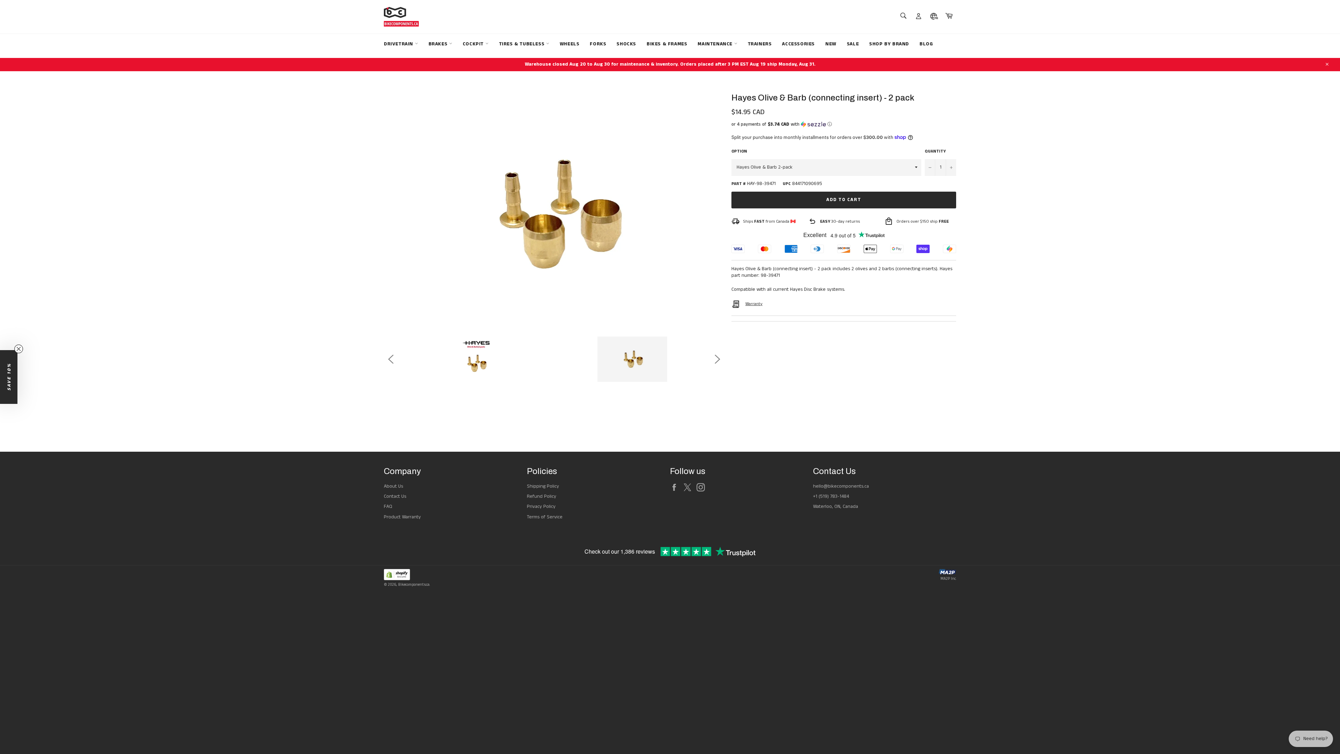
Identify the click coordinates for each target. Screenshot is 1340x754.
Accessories (798, 43)
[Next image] (717, 359)
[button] (843, 124)
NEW (830, 43)
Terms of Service (545, 516)
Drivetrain (399, 43)
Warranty (753, 304)
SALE (853, 43)
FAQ (388, 506)
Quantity (935, 151)
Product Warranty (402, 516)
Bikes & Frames (667, 43)
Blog (926, 43)
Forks (598, 43)
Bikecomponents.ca (414, 584)
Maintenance (716, 43)
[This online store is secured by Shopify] (407, 576)
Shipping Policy (543, 486)
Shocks (626, 43)
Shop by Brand (889, 43)
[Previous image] (391, 359)
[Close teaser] (18, 349)
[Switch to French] (933, 16)
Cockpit (474, 43)
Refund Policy (541, 496)
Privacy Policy (541, 506)
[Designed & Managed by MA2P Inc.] (947, 572)
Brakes (439, 43)
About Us (393, 486)
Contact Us (395, 496)
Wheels (570, 43)
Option (739, 151)
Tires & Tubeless (522, 43)
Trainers (760, 43)
